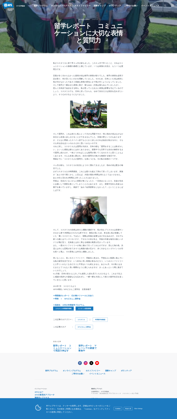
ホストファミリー (93, 371)
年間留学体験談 (100, 319)
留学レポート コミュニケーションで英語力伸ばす (62, 348)
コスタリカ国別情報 (84, 308)
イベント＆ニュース (97, 374)
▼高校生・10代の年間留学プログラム (68, 305)
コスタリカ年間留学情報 (63, 308)
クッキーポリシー (99, 406)
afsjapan (87, 49)
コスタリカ (95, 19)
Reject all (128, 408)
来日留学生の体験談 (84, 19)
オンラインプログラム (72, 371)
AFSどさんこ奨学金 (84, 327)
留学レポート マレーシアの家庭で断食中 (88, 348)
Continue (118, 408)
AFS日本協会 (8, 6)
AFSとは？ (39, 392)
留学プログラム (51, 371)
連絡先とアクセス (42, 398)
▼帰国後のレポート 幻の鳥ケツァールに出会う (73, 296)
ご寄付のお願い (78, 374)
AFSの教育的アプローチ (45, 395)
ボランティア (126, 371)
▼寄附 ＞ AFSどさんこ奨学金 (66, 299)
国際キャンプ (110, 371)
